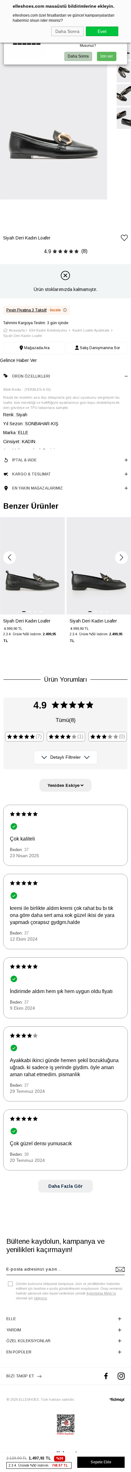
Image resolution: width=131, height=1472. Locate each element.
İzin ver (106, 56)
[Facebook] (106, 1376)
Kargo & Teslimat (31, 474)
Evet (102, 31)
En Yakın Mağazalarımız (37, 488)
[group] (32, 584)
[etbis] (65, 1424)
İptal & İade (24, 460)
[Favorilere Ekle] (124, 239)
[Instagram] (121, 1376)
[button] (9, 557)
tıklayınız (40, 1298)
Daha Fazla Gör (65, 1186)
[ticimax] (117, 1400)
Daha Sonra (67, 31)
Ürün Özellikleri (31, 376)
